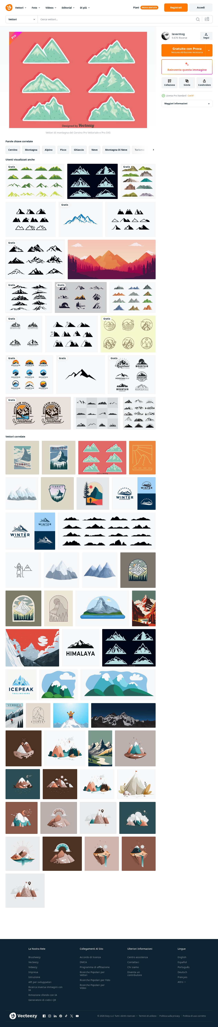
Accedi (201, 7)
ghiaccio (79, 149)
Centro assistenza (137, 957)
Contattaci (133, 962)
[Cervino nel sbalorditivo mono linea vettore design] (58, 608)
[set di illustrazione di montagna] (138, 181)
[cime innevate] (29, 297)
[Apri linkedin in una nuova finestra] (55, 1016)
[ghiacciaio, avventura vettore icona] (23, 570)
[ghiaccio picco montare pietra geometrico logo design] (21, 684)
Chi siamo (133, 967)
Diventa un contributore (134, 973)
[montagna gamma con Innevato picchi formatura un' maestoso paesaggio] (100, 570)
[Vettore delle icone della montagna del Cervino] (92, 181)
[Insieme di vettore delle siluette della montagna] (97, 413)
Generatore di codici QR (42, 1000)
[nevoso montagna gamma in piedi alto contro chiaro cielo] (61, 570)
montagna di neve (116, 149)
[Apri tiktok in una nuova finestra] (66, 1016)
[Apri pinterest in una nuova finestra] (60, 1016)
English (182, 957)
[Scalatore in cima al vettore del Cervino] (70, 715)
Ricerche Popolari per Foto (95, 980)
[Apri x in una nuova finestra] (71, 1016)
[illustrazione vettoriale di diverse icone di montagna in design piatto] (132, 297)
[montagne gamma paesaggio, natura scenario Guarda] (118, 684)
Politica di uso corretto (194, 1015)
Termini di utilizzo (147, 1015)
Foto (34, 7)
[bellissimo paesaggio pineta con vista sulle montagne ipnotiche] (112, 259)
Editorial (67, 7)
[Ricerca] (198, 19)
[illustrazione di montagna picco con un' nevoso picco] (136, 784)
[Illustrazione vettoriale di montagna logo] (80, 374)
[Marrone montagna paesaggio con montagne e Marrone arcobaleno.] (58, 818)
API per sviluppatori (39, 982)
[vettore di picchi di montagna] (35, 259)
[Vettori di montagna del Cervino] (102, 457)
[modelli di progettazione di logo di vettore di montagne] (139, 413)
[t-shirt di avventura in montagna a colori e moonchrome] (38, 413)
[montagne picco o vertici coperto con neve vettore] (58, 684)
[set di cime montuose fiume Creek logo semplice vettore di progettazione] (29, 374)
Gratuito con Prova (187, 50)
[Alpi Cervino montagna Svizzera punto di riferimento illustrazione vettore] (102, 608)
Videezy (32, 967)
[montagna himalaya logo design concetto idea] (80, 648)
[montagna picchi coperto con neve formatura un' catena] (22, 493)
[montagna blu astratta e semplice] (81, 219)
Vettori (19, 7)
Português (184, 967)
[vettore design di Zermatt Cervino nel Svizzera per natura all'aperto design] (138, 570)
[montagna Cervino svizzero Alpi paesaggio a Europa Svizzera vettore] (144, 608)
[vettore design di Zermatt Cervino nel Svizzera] (23, 608)
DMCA (83, 962)
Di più (83, 7)
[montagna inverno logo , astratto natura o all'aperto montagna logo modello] (134, 493)
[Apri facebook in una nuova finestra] (44, 1016)
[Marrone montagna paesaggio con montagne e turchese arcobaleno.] (62, 854)
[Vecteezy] (9, 7)
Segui (206, 37)
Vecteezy (33, 962)
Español (182, 962)
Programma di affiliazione (95, 967)
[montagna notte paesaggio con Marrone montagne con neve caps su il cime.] (23, 784)
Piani (136, 7)
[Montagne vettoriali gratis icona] (31, 219)
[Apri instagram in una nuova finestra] (49, 1016)
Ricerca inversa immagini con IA (45, 988)
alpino (49, 149)
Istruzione (34, 977)
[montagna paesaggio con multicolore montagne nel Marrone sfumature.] (60, 784)
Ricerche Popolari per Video (92, 986)
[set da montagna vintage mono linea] (128, 334)
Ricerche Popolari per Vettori (92, 973)
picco (63, 149)
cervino (12, 149)
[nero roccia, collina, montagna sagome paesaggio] (107, 531)
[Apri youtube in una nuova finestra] (77, 1016)
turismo (139, 149)
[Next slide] (150, 150)
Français (182, 977)
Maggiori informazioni (175, 103)
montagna (31, 149)
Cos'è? (191, 95)
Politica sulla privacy (169, 1015)
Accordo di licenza (90, 957)
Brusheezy (34, 957)
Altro (180, 982)
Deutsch (182, 972)
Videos (49, 7)
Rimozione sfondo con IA (42, 995)
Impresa (33, 972)
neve (95, 149)
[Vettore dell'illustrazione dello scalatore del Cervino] (32, 648)
